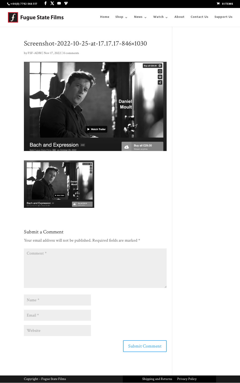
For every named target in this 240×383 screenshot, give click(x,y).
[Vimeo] (66, 4)
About (179, 18)
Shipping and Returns (157, 379)
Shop (119, 18)
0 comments (71, 53)
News (138, 18)
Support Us (223, 18)
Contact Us (199, 18)
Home (104, 18)
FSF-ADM (34, 53)
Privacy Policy (187, 379)
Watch (158, 18)
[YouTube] (59, 4)
